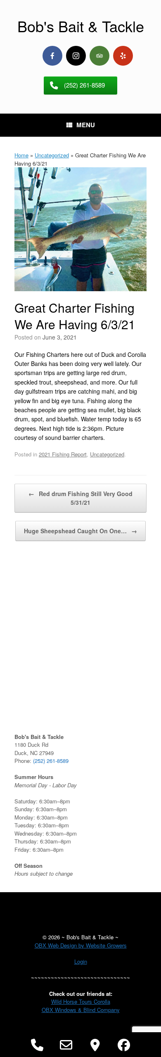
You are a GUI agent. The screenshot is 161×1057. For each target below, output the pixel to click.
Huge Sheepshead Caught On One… (80, 531)
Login (80, 961)
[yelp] (123, 56)
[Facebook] (52, 56)
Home (21, 155)
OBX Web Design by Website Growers (81, 945)
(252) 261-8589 (51, 761)
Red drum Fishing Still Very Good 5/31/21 (80, 497)
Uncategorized (52, 155)
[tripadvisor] (99, 56)
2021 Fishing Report (63, 454)
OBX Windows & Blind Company (81, 1010)
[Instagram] (76, 56)
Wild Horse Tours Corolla (80, 1001)
